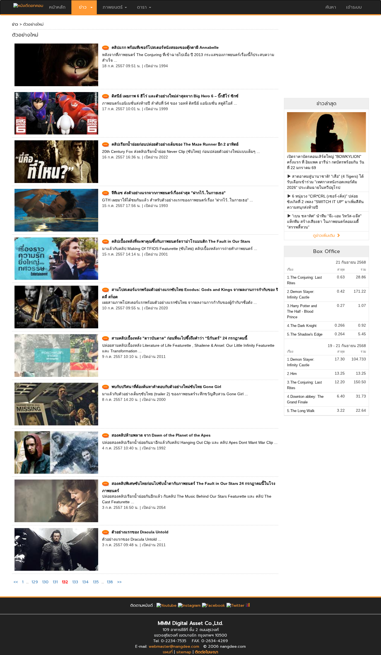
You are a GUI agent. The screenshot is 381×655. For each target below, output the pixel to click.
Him (293, 374)
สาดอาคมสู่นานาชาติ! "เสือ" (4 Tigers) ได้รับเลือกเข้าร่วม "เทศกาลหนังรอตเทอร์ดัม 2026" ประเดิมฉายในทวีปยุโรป (325, 182)
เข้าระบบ (353, 7)
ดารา (141, 7)
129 (35, 582)
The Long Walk (302, 411)
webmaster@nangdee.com (174, 646)
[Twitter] (235, 605)
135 (96, 582)
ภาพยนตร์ (112, 7)
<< (16, 582)
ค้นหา (330, 7)
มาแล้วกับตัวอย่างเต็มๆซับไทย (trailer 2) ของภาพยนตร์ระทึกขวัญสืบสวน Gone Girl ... (175, 394)
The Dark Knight (303, 326)
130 (45, 582)
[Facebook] (213, 605)
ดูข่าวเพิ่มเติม (324, 236)
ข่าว (15, 24)
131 (55, 582)
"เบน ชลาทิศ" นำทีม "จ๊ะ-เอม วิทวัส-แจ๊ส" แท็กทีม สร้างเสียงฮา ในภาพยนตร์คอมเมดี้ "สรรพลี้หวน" (324, 221)
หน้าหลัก (57, 7)
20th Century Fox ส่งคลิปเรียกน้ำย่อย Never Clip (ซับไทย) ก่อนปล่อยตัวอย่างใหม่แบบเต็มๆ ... (181, 151)
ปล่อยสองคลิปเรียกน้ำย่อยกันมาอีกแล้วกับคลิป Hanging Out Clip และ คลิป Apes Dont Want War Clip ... (190, 442)
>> (119, 582)
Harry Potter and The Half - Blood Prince (302, 311)
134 (85, 582)
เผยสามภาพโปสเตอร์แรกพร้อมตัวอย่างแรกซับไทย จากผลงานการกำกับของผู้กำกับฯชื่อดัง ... (179, 302)
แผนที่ (168, 652)
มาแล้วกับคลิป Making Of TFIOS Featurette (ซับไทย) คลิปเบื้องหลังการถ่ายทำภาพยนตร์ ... (179, 248)
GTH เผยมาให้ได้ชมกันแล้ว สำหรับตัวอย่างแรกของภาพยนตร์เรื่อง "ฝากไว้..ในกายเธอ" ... (177, 200)
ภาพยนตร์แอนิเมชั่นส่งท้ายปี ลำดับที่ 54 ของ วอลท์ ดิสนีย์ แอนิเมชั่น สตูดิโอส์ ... (169, 103)
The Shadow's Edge (306, 334)
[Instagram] (189, 605)
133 (75, 582)
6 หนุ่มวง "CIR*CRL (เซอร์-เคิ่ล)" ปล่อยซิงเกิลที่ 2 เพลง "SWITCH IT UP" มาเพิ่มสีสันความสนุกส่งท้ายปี (325, 201)
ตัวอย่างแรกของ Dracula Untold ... (131, 539)
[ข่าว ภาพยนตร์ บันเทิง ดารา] (28, 4)
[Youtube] (166, 605)
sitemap (183, 652)
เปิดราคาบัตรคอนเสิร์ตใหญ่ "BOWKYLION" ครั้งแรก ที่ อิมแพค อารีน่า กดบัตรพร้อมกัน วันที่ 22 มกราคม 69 (325, 162)
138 (110, 582)
